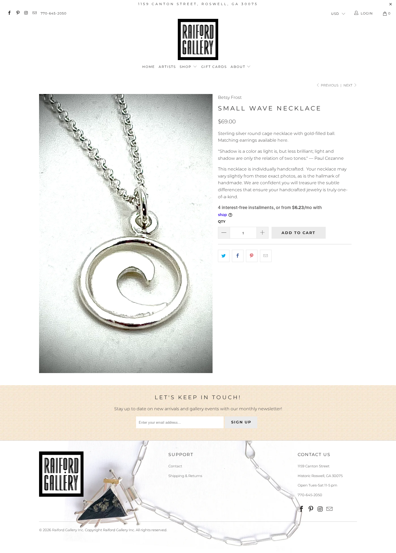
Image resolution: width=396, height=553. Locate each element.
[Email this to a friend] (266, 256)
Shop (186, 67)
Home (148, 67)
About (239, 67)
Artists (167, 67)
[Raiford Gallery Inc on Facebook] (9, 13)
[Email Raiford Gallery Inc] (34, 13)
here (282, 140)
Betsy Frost (230, 97)
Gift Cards (214, 67)
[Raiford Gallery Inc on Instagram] (26, 13)
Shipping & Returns (185, 476)
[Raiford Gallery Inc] (198, 39)
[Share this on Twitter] (224, 256)
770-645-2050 (54, 13)
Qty (221, 221)
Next (348, 85)
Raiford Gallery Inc (67, 530)
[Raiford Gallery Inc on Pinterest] (17, 13)
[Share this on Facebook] (238, 256)
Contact (175, 466)
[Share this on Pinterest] (252, 256)
